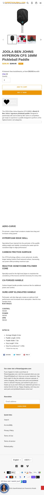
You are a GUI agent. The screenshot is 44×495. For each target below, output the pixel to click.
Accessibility (8, 425)
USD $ (26, 460)
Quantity (4, 76)
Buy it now (22, 92)
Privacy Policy (9, 430)
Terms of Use (8, 436)
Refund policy (8, 446)
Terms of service (9, 441)
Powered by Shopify (30, 488)
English (16, 460)
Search (6, 420)
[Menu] (40, 3)
